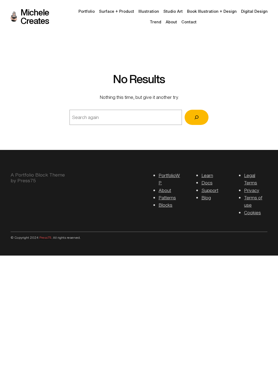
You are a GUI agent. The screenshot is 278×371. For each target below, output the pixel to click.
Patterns (167, 197)
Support (209, 190)
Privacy (251, 190)
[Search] (196, 117)
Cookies (252, 212)
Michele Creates (35, 16)
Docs (207, 183)
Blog (206, 197)
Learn (207, 175)
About (165, 190)
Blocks (165, 205)
